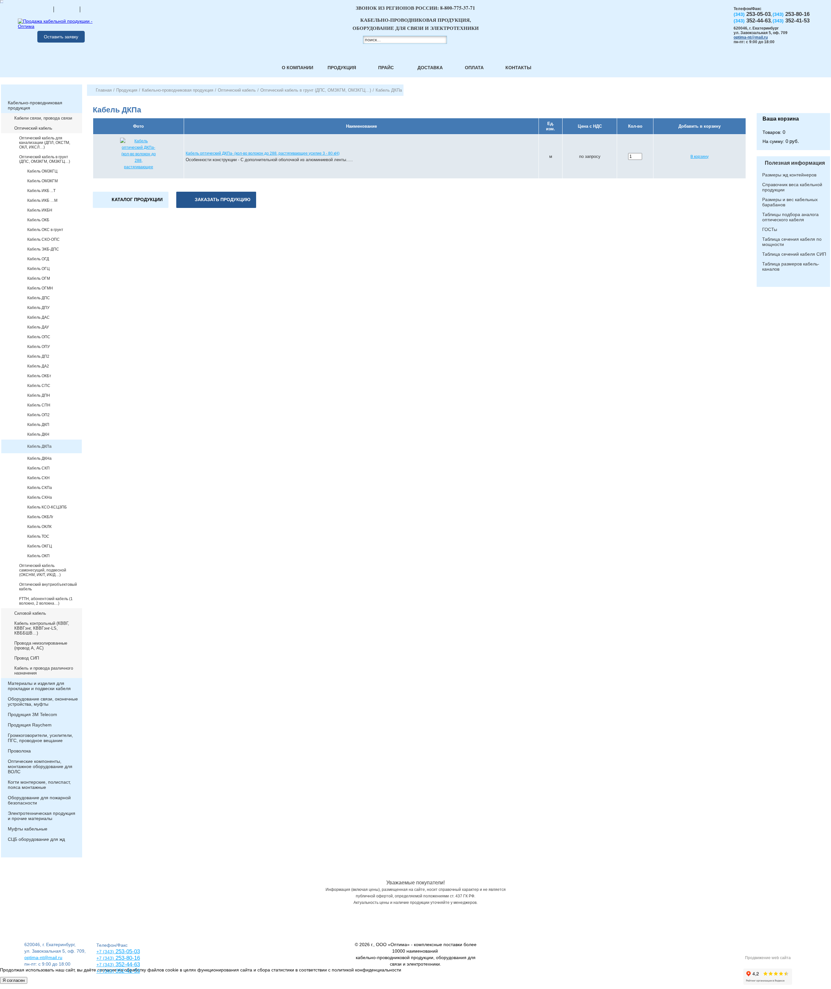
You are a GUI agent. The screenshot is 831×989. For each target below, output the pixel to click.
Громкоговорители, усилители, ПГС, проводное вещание (40, 738)
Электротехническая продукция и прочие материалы (41, 816)
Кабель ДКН (38, 434)
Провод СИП (26, 658)
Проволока (19, 750)
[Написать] (93, 9)
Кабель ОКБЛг (40, 517)
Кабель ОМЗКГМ (42, 181)
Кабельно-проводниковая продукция (35, 105)
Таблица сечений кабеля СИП (794, 254)
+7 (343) (105, 971)
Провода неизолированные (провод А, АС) (40, 645)
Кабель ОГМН (40, 288)
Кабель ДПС (38, 298)
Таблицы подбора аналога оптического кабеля (790, 217)
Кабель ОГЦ (38, 268)
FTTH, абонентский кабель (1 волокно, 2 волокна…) (46, 601)
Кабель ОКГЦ (39, 546)
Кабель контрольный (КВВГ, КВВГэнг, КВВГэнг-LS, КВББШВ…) (41, 628)
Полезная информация (795, 163)
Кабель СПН (38, 405)
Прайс (386, 67)
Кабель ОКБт (39, 376)
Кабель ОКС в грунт (45, 229)
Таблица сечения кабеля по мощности (792, 242)
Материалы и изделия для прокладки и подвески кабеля (39, 686)
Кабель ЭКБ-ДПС (43, 249)
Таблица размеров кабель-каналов (790, 266)
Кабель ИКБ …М (42, 200)
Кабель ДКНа (39, 458)
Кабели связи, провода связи (43, 118)
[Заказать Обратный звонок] (793, 98)
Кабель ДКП (38, 424)
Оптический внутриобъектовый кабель (48, 586)
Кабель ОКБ (38, 220)
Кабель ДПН (38, 395)
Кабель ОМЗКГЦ (42, 171)
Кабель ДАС (38, 317)
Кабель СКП (38, 468)
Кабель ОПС (38, 337)
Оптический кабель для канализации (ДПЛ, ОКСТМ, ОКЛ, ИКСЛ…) (44, 142)
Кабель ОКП (38, 556)
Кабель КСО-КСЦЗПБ (47, 507)
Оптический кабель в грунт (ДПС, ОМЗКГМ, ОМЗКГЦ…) (44, 159)
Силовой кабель (30, 613)
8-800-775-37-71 (457, 7)
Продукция (342, 67)
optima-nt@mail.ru (751, 37)
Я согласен (14, 980)
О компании (297, 67)
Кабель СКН (38, 478)
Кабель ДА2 (38, 366)
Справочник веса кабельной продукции (792, 187)
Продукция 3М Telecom (32, 714)
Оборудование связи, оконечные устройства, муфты (43, 701)
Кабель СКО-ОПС (43, 239)
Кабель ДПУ (38, 307)
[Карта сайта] (67, 9)
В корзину (699, 156)
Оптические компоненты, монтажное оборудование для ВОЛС (40, 766)
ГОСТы (769, 229)
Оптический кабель (33, 128)
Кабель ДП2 (38, 356)
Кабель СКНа (39, 497)
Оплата (474, 67)
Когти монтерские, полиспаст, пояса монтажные (39, 784)
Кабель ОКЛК (39, 526)
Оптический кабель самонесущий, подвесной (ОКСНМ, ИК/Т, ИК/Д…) (42, 570)
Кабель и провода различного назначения (43, 670)
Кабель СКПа (39, 487)
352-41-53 (127, 971)
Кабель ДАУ (38, 327)
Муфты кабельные (27, 828)
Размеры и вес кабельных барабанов (790, 202)
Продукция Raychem (30, 724)
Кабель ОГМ (38, 278)
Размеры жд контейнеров (789, 174)
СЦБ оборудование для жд (36, 839)
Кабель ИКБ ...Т (41, 190)
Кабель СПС (38, 385)
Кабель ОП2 (38, 415)
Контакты (518, 67)
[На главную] (41, 9)
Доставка (430, 67)
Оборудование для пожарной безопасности (39, 800)
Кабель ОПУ (38, 346)
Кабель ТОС (38, 536)
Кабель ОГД (38, 259)
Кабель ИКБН (39, 210)
